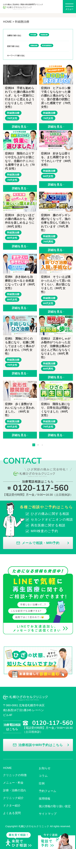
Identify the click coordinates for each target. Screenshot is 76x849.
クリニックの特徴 (15, 775)
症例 (42, 783)
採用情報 (44, 798)
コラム (43, 775)
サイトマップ (48, 813)
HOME (7, 21)
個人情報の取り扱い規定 (55, 806)
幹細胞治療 (44, 34)
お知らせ (45, 768)
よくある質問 (12, 813)
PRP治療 (33, 34)
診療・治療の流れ (14, 790)
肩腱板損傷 (33, 45)
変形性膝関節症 (47, 45)
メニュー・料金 (13, 782)
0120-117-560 (40, 149)
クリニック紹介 (13, 797)
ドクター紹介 (12, 805)
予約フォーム (47, 791)
